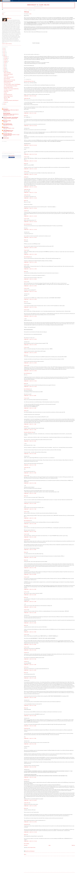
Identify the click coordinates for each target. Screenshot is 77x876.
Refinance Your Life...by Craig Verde (9, 79)
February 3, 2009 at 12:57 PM (30, 386)
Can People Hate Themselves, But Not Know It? (11, 100)
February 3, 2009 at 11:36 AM (30, 186)
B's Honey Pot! (6, 91)
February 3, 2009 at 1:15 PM (30, 429)
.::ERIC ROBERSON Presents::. (8, 130)
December (5, 56)
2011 (4, 52)
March (5, 69)
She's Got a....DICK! (7, 97)
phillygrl (25, 176)
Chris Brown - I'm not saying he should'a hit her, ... (11, 88)
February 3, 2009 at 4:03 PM (30, 589)
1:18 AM (30, 13)
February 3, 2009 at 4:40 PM (30, 644)
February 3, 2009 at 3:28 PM (30, 503)
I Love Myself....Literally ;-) (8, 90)
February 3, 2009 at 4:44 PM (30, 649)
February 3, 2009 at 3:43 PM (30, 523)
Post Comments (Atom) (31, 847)
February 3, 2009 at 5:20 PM (30, 670)
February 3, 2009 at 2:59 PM (30, 472)
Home (50, 845)
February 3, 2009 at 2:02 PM (30, 441)
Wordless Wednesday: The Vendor (8, 124)
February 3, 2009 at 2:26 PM (30, 453)
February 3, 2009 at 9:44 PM (30, 777)
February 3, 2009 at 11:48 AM (30, 208)
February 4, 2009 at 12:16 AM (30, 832)
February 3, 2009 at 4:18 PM (30, 607)
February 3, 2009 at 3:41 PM (30, 518)
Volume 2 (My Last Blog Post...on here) (8, 128)
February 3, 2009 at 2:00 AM (30, 95)
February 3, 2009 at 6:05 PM (30, 766)
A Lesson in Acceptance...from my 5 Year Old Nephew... (12, 84)
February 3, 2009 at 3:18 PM (30, 493)
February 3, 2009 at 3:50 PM (30, 549)
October (5, 59)
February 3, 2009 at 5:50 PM (30, 725)
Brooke (25, 115)
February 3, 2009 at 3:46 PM (30, 531)
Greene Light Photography (7, 123)
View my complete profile (7, 43)
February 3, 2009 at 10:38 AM (30, 125)
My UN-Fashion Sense (7, 82)
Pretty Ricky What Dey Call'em (29, 81)
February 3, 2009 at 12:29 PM (30, 285)
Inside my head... (6, 127)
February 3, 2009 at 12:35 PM (30, 307)
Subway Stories (5, 121)
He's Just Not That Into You (8, 94)
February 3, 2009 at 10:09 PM (30, 800)
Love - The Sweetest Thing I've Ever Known (10, 85)
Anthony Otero (26, 98)
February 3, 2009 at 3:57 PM (30, 567)
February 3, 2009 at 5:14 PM (30, 664)
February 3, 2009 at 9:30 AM (30, 113)
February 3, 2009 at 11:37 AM (30, 192)
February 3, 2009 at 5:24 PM (30, 677)
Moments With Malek (6, 113)
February (5, 71)
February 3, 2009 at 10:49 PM (30, 821)
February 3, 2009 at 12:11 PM (30, 254)
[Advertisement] (32, 864)
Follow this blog (11, 157)
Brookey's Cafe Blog (38, 5)
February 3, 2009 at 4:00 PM (30, 574)
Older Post (73, 845)
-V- (24, 318)
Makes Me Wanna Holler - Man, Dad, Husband (10, 117)
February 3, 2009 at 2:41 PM (30, 464)
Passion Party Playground (7, 133)
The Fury (25, 410)
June (5, 65)
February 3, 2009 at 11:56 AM (30, 229)
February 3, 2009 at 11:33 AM (30, 174)
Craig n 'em (26, 156)
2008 (4, 104)
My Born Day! (6, 75)
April (5, 68)
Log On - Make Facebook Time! (9, 77)
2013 (4, 49)
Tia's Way (5, 93)
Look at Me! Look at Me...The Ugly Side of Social (10, 118)
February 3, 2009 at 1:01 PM (30, 408)
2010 (4, 54)
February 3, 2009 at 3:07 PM (30, 483)
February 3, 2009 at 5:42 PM (30, 705)
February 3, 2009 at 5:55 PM (30, 738)
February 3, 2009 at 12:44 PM (30, 339)
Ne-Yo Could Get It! (7, 78)
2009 (4, 55)
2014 (4, 48)
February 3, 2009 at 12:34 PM (30, 299)
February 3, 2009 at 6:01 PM (30, 743)
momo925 (25, 210)
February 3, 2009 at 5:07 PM (30, 658)
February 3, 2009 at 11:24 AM (30, 168)
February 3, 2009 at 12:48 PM (30, 362)
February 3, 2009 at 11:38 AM (30, 197)
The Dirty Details (6, 137)
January (5, 102)
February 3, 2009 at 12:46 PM (30, 352)
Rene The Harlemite (27, 224)
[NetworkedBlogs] (12, 155)
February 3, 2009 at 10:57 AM (30, 154)
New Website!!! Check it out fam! (7, 131)
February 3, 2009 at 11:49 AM (30, 216)
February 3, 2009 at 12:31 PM (30, 291)
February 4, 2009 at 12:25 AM (30, 841)
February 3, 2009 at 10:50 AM (30, 145)
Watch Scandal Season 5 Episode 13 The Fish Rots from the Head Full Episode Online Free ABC (11, 114)
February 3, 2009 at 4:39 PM (30, 631)
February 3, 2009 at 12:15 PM (30, 262)
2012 (4, 51)
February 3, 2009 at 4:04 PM (30, 594)
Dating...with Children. (7, 72)
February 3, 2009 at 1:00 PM (30, 395)
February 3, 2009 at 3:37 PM (30, 509)
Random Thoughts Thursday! (8, 74)
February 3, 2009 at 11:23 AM (30, 160)
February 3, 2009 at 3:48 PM (30, 537)
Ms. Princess (26, 779)
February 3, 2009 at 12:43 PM (30, 316)
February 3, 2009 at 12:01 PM (30, 237)
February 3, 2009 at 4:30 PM (30, 622)
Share (25, 854)
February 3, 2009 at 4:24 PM (30, 612)
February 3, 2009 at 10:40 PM (30, 805)
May (5, 67)
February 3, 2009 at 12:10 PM (30, 247)
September (6, 61)
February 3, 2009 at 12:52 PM (30, 370)
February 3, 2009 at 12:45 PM (30, 344)
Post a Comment (26, 843)
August (5, 62)
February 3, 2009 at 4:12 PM (30, 601)
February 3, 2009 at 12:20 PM (30, 279)
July (5, 64)
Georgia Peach (26, 539)
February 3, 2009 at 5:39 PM (30, 697)
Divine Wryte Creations (7, 120)
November (5, 58)
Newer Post (25, 845)
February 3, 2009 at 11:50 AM (30, 221)
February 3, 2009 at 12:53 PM (30, 380)
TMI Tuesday (26, 11)
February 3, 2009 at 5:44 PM (30, 715)
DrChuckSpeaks (5, 109)
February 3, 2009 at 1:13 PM (30, 424)
